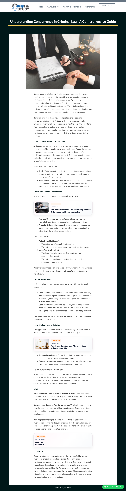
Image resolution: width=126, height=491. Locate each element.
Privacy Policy (52, 7)
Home (40, 7)
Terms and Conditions (72, 7)
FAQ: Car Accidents (39, 443)
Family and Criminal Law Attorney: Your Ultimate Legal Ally (68, 347)
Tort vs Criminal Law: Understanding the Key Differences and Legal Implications (71, 211)
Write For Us (90, 7)
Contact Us (107, 6)
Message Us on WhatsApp (115, 487)
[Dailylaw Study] (21, 7)
